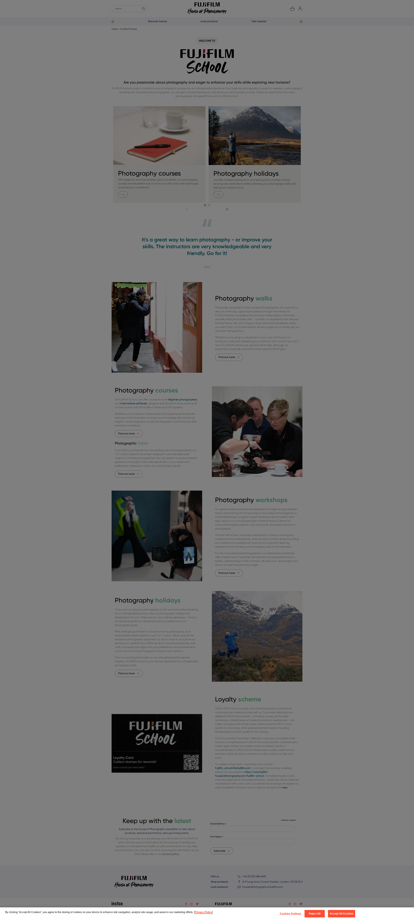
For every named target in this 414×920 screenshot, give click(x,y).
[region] (207, 913)
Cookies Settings (290, 913)
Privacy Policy (203, 912)
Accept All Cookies (342, 913)
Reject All (315, 913)
